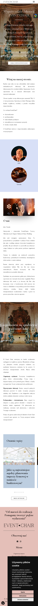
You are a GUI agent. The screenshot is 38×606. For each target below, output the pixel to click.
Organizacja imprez (19, 553)
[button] (19, 456)
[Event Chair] (10, 2)
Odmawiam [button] (22, 596)
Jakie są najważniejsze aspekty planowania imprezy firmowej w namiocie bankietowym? (18, 476)
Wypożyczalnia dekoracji (19, 556)
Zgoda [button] (23, 592)
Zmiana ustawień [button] (22, 599)
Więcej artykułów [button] (19, 498)
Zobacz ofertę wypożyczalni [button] (19, 63)
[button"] (17, 541)
